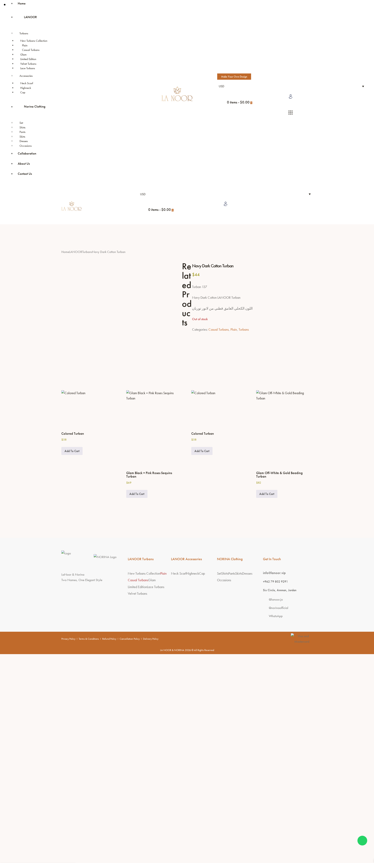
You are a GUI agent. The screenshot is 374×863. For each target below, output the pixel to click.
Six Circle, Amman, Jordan (279, 590)
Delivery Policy (150, 638)
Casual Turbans (218, 329)
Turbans (87, 252)
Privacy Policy (68, 638)
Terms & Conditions (89, 638)
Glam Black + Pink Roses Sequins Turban (149, 474)
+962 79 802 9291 (275, 581)
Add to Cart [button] (71, 451)
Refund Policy (109, 638)
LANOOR (75, 252)
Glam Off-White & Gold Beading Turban (279, 474)
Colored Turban (72, 433)
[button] (142, 221)
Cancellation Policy (130, 638)
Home (65, 252)
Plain (233, 329)
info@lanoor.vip (274, 573)
